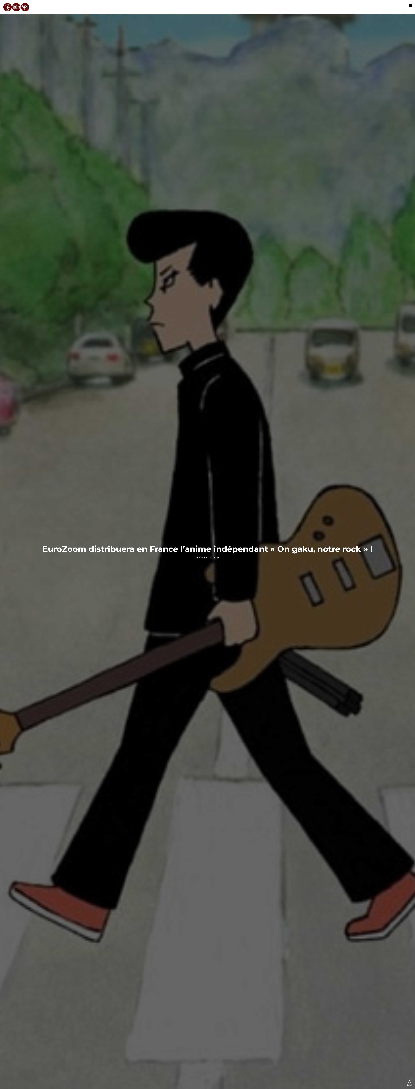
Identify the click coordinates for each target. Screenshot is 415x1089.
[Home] (16, 7)
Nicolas (216, 557)
